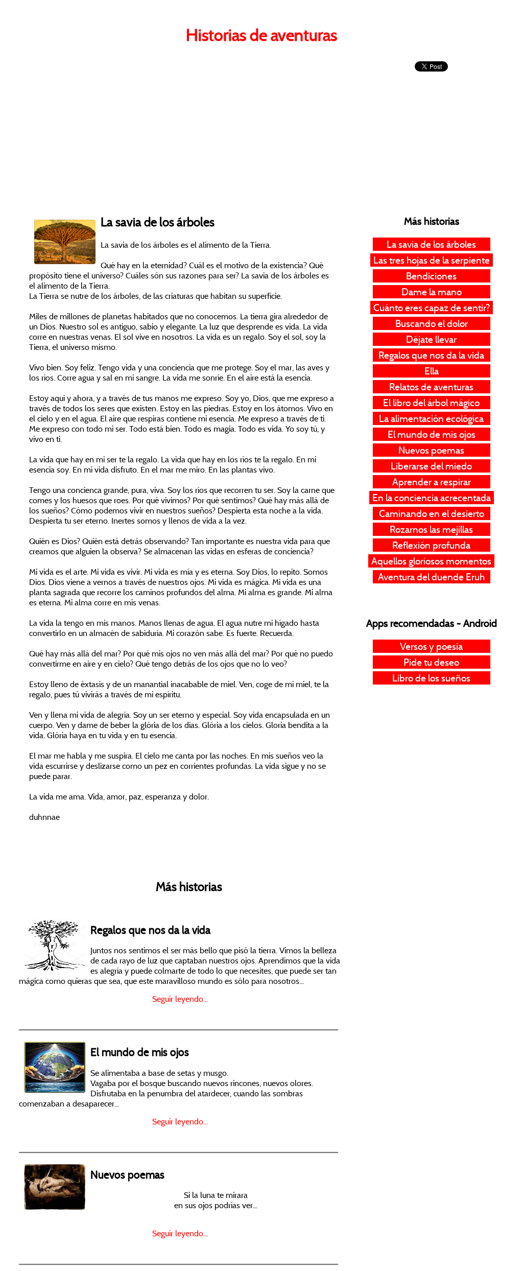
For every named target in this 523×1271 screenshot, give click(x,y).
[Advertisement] (188, 127)
